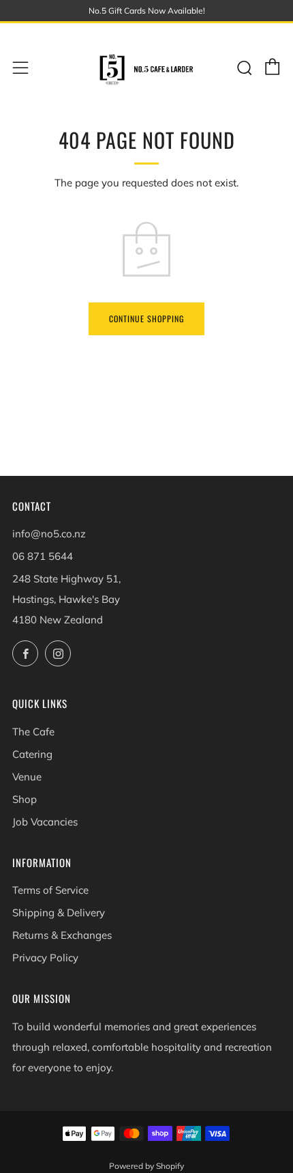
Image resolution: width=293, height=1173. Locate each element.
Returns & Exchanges (62, 935)
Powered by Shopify (146, 1166)
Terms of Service (50, 890)
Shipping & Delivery (58, 912)
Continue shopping (146, 318)
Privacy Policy (45, 957)
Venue (27, 776)
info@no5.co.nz (49, 533)
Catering (32, 754)
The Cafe (33, 731)
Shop (24, 799)
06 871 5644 (42, 556)
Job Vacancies (45, 821)
